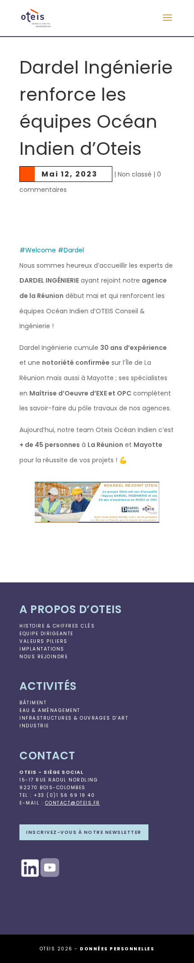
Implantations (42, 649)
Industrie (34, 725)
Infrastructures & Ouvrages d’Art (73, 718)
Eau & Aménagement (49, 710)
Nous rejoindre (43, 656)
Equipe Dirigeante (46, 633)
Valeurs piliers (43, 641)
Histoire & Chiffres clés (57, 626)
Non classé (135, 174)
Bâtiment (32, 702)
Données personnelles (117, 948)
